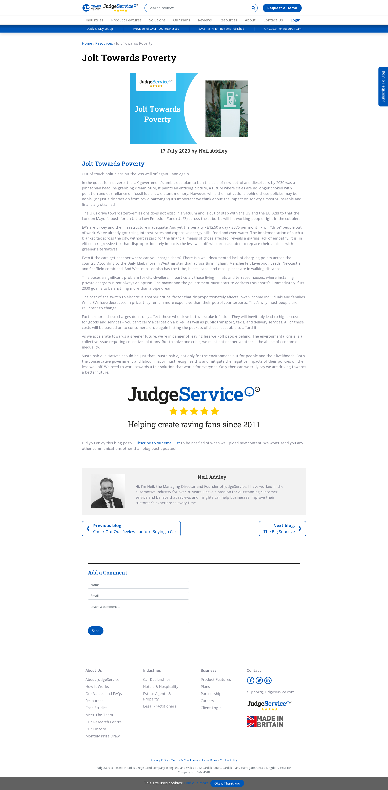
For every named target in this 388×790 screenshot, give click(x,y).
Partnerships (212, 693)
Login (295, 20)
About (250, 20)
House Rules (209, 760)
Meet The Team (99, 714)
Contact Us (273, 20)
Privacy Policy (160, 760)
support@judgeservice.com (270, 692)
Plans (205, 686)
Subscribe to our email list (157, 442)
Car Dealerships (157, 679)
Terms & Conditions (184, 760)
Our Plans (181, 20)
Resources (228, 20)
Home (87, 43)
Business (208, 670)
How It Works (97, 686)
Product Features (126, 20)
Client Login (211, 707)
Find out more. (196, 782)
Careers (207, 700)
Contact (254, 670)
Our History (95, 729)
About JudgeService (102, 679)
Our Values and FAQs (103, 693)
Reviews (205, 20)
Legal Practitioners (159, 706)
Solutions (157, 20)
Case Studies (96, 707)
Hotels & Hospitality (160, 686)
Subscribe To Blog (383, 86)
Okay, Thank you (227, 783)
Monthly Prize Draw (102, 736)
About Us (93, 670)
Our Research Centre (103, 721)
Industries (94, 20)
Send (95, 630)
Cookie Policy (228, 760)
